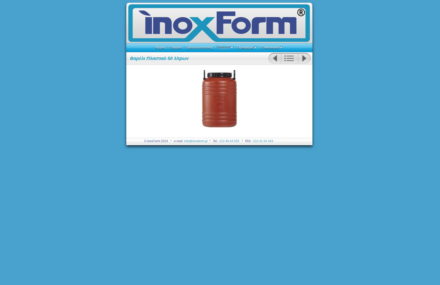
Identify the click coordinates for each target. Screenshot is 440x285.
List (289, 58)
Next (304, 58)
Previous (274, 58)
